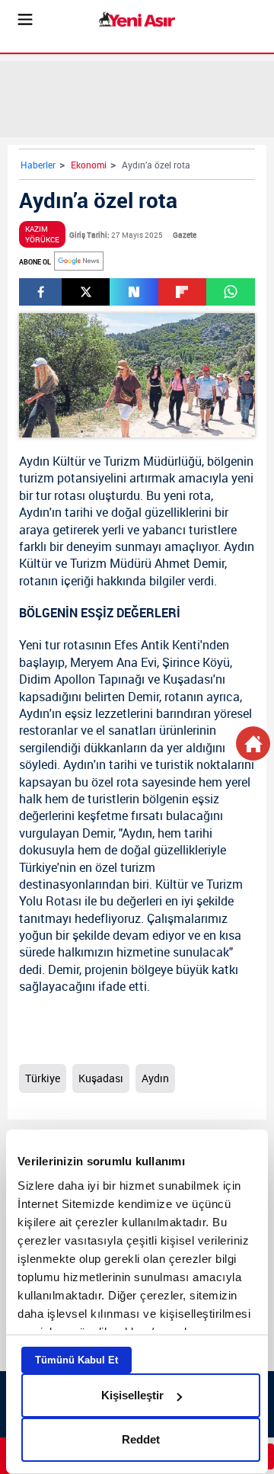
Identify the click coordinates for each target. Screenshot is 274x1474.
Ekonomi (89, 165)
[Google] (79, 261)
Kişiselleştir (132, 1395)
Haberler (38, 165)
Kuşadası (188, 679)
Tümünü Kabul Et (76, 1360)
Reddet (141, 1439)
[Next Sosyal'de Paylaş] (134, 292)
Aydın (34, 461)
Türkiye (38, 867)
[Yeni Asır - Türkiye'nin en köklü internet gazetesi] (137, 19)
